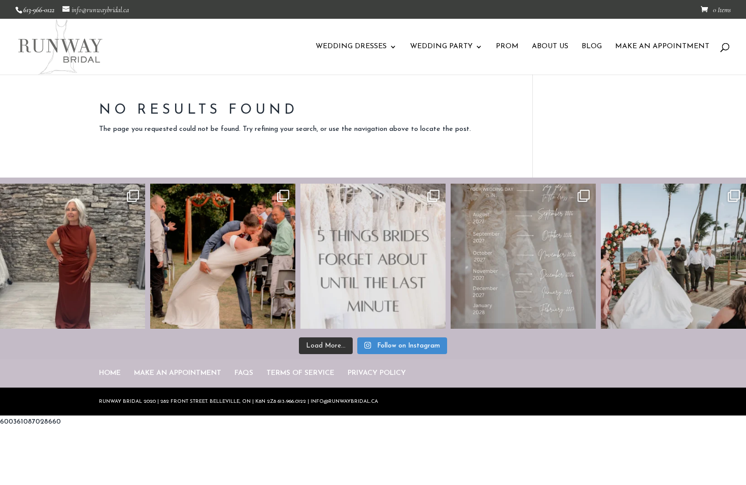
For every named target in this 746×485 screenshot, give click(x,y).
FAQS (243, 373)
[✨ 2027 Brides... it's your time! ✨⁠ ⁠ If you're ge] (523, 256)
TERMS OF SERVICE (300, 373)
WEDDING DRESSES (351, 46)
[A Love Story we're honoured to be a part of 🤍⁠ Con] (673, 256)
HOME (110, 373)
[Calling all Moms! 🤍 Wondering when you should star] (72, 256)
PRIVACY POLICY (377, 373)
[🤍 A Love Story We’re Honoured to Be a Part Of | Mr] (222, 256)
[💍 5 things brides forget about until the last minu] (373, 256)
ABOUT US (550, 46)
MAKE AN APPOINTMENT (662, 46)
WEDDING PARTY (441, 46)
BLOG (592, 46)
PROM (507, 46)
